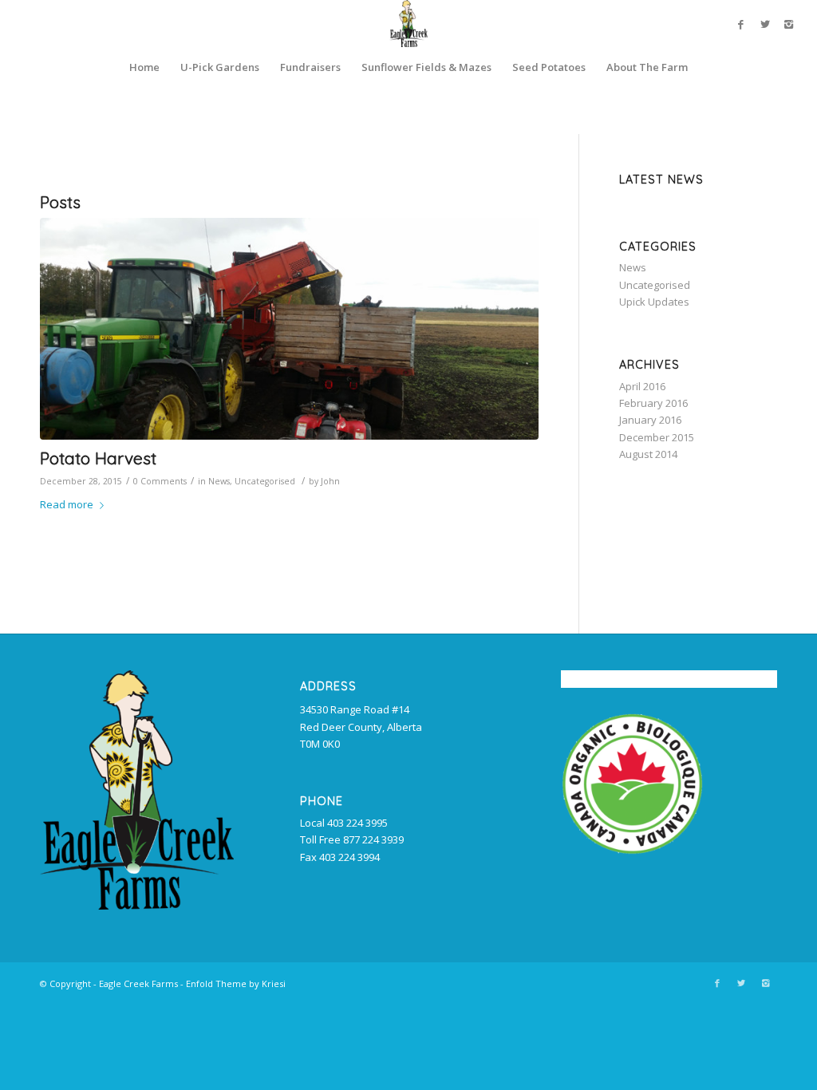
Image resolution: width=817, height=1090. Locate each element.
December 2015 (656, 437)
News (219, 481)
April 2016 (642, 386)
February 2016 (653, 403)
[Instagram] (789, 24)
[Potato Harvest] (289, 329)
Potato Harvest (98, 458)
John (330, 481)
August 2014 (648, 454)
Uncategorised (265, 481)
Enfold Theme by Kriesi (236, 983)
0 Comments (160, 481)
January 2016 (650, 420)
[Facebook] (741, 24)
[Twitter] (765, 24)
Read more (66, 504)
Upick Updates (654, 301)
